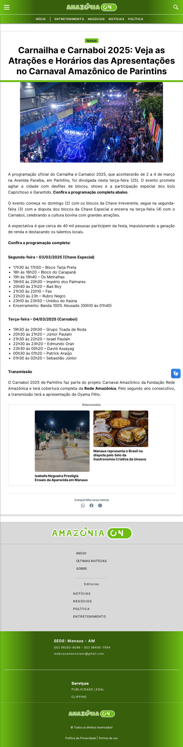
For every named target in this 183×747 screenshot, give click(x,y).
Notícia (92, 40)
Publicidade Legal (87, 689)
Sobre (81, 568)
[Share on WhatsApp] (83, 505)
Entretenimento (69, 19)
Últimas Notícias (91, 561)
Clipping (79, 697)
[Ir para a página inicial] (91, 533)
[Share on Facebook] (91, 505)
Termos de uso (108, 738)
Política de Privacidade (80, 738)
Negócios (96, 19)
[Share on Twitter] (100, 505)
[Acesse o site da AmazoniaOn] (91, 714)
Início (41, 19)
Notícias (116, 19)
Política (135, 19)
